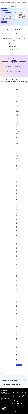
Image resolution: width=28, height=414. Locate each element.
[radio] (17, 122)
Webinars (13, 404)
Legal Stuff (2, 411)
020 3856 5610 (19, 401)
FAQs (22, 396)
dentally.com (16, 175)
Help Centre (18, 395)
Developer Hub (18, 396)
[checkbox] (17, 125)
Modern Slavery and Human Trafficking (10, 411)
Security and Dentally (19, 411)
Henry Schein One (14, 396)
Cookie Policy (5, 411)
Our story (13, 395)
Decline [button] (15, 6)
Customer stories (24, 395)
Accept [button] (12, 6)
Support (15, 411)
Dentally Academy (14, 403)
